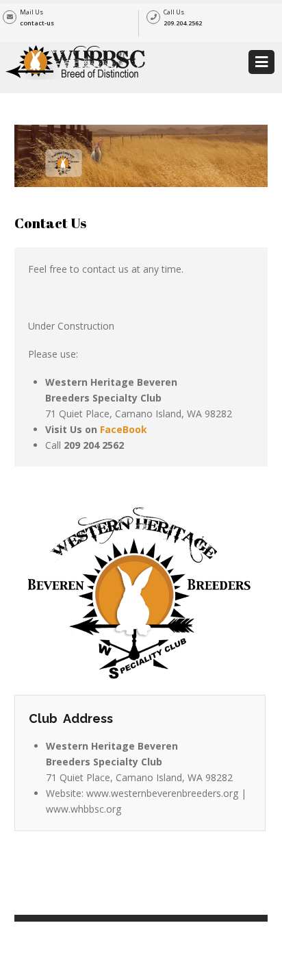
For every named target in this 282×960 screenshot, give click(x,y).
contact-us (37, 23)
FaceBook (123, 429)
